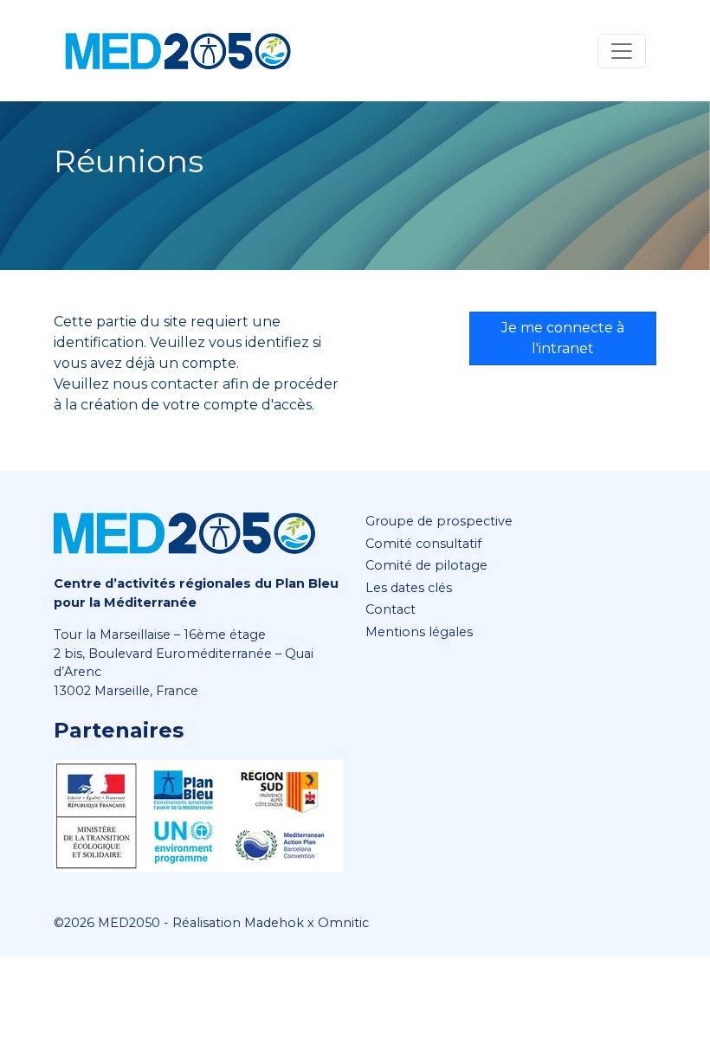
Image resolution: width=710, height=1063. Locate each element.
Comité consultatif (423, 543)
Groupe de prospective (439, 521)
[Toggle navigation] (621, 51)
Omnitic (343, 923)
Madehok (274, 923)
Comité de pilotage (426, 565)
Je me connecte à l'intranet (562, 338)
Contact (390, 609)
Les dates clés (408, 588)
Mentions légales (419, 632)
